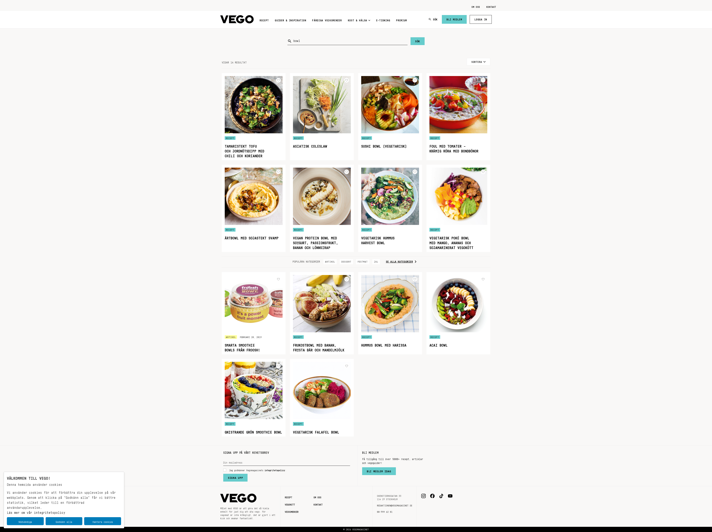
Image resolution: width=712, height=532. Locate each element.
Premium (401, 19)
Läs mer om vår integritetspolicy (36, 511)
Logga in (480, 19)
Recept (264, 19)
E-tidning (383, 19)
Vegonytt (290, 504)
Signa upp (235, 477)
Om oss (476, 6)
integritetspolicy (275, 470)
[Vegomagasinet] (237, 19)
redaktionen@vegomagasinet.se (394, 505)
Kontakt (491, 6)
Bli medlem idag (379, 470)
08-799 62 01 (385, 511)
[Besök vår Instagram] (423, 496)
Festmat (363, 261)
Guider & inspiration (290, 19)
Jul (376, 261)
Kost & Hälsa (357, 19)
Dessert (346, 261)
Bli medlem (454, 19)
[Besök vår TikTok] (441, 496)
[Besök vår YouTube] (450, 496)
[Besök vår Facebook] (432, 496)
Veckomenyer (292, 511)
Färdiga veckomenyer (327, 19)
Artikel (330, 261)
